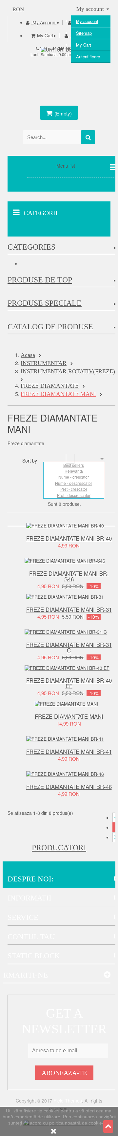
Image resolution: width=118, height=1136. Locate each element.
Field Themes (67, 1100)
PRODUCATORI (59, 847)
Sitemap (84, 33)
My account (87, 21)
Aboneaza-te (64, 1072)
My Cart (83, 45)
